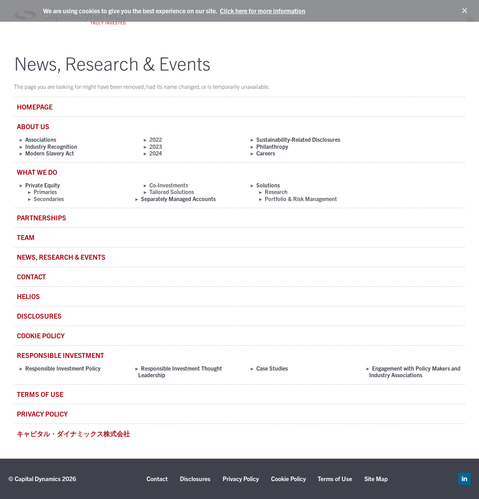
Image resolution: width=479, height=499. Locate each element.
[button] (468, 11)
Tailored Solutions (171, 191)
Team (26, 237)
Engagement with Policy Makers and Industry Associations (414, 371)
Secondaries (49, 198)
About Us (33, 126)
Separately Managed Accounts (178, 198)
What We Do (37, 172)
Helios (28, 296)
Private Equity (42, 184)
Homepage (35, 106)
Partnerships (41, 217)
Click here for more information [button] (262, 11)
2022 (155, 139)
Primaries (45, 191)
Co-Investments (168, 184)
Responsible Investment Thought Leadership (180, 371)
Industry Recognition (51, 146)
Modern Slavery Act (49, 153)
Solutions (268, 184)
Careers (265, 153)
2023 (155, 146)
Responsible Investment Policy (63, 368)
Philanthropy (272, 146)
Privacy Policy (42, 414)
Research (276, 191)
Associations (40, 139)
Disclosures (39, 316)
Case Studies (272, 368)
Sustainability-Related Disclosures (298, 139)
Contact (31, 276)
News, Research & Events (61, 257)
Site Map (376, 478)
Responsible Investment (60, 355)
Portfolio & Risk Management (301, 198)
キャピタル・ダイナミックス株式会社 (73, 433)
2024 (155, 153)
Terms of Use (40, 394)
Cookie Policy (41, 335)
